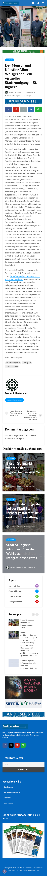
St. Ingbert (27, 363)
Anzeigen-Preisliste (12, 792)
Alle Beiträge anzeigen (14, 400)
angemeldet (19, 435)
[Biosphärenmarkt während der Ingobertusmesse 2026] (23, 472)
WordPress (35, 870)
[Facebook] (5, 745)
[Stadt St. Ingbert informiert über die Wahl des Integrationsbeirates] (23, 553)
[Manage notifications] (5, 871)
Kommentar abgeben (14, 96)
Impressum (8, 803)
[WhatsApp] (23, 745)
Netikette (7, 798)
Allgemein (9, 60)
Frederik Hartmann (15, 92)
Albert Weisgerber (13, 363)
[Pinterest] (17, 745)
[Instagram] (11, 745)
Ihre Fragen (8, 787)
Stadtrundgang (12, 366)
